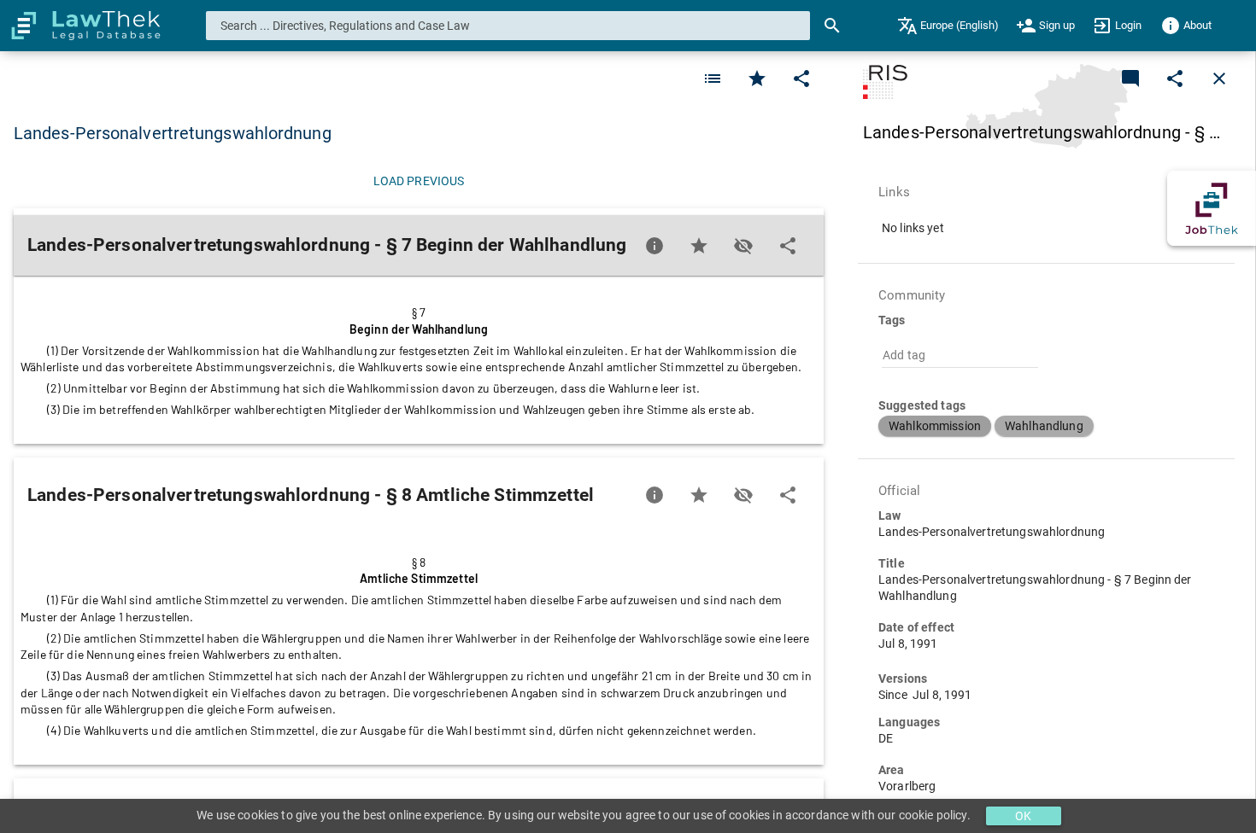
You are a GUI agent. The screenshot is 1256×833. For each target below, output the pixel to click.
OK (1023, 816)
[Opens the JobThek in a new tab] (1211, 208)
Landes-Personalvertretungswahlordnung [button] (173, 133)
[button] (934, 426)
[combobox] (508, 25)
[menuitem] (948, 25)
